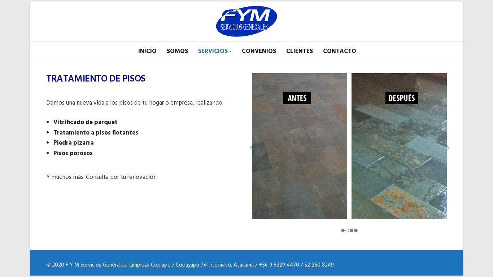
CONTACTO (339, 51)
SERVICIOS (213, 51)
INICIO (147, 51)
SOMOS (177, 51)
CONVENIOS (259, 51)
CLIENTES (299, 51)
